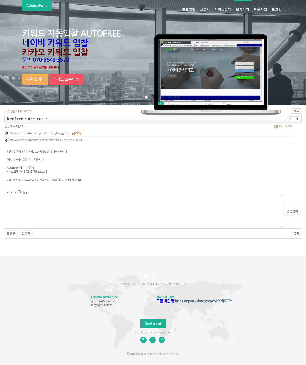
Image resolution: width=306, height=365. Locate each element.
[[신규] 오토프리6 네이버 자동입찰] (11, 233)
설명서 (205, 9)
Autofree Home (36, 5)
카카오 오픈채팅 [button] (66, 79)
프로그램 (189, 9)
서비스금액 (223, 9)
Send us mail (153, 323)
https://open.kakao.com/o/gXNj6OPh (203, 301)
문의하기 (242, 9)
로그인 (277, 9)
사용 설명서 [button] (35, 79)
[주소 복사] (294, 118)
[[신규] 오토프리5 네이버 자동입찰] (26, 233)
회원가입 (260, 9)
